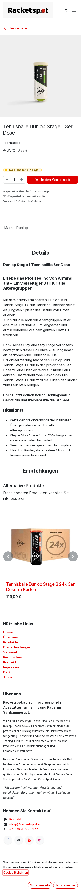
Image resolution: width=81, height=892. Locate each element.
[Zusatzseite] (19, 840)
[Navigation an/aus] (74, 10)
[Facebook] (8, 840)
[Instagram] (40, 840)
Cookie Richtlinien (15, 872)
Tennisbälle (17, 28)
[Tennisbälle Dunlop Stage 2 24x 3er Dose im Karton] (40, 545)
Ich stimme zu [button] (65, 885)
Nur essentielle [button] (40, 885)
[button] (8, 556)
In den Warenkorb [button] (55, 180)
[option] (40, 556)
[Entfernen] (6, 179)
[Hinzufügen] (21, 179)
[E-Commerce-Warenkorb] (65, 10)
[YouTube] (29, 840)
